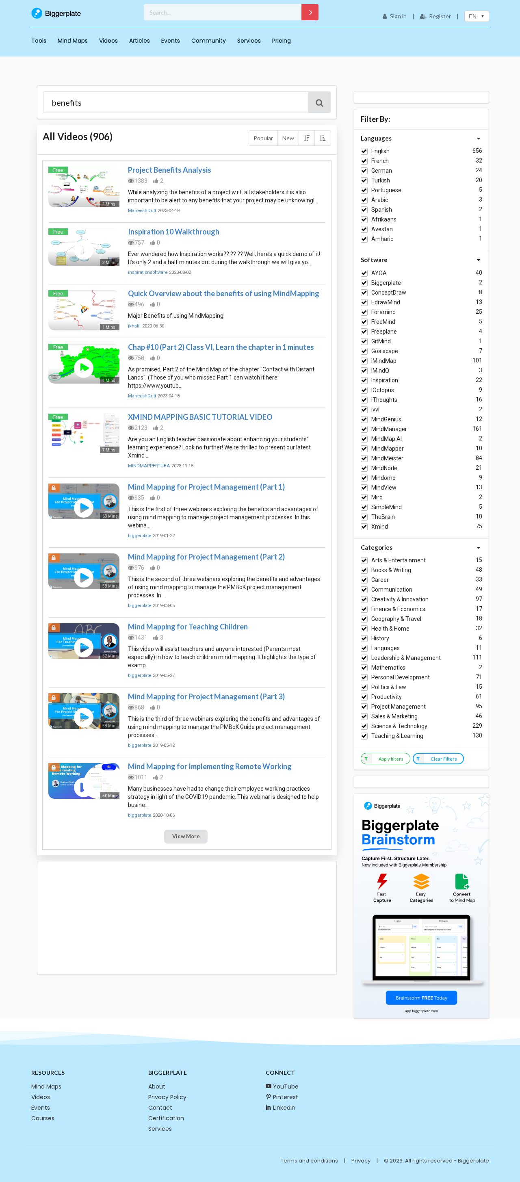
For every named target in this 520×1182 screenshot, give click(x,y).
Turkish (380, 180)
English (380, 151)
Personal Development (400, 677)
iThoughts (384, 400)
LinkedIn (284, 1108)
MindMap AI (386, 439)
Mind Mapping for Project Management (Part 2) (206, 556)
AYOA (379, 273)
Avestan (382, 229)
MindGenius (386, 419)
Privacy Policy (167, 1097)
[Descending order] (307, 138)
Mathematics (388, 667)
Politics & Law (388, 687)
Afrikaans (383, 219)
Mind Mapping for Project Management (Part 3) (206, 696)
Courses (42, 1118)
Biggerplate (386, 283)
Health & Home (390, 628)
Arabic (379, 200)
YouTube (285, 1086)
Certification (166, 1118)
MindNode (384, 468)
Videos (108, 41)
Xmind (379, 526)
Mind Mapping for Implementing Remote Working (210, 766)
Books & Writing (391, 570)
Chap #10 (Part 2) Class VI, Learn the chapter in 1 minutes (221, 347)
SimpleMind (386, 507)
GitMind (381, 341)
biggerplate (139, 535)
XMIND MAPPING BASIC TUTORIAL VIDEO (200, 416)
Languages (385, 648)
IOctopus (382, 390)
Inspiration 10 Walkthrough (173, 231)
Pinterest (285, 1097)
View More (186, 836)
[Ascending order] (322, 138)
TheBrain (383, 517)
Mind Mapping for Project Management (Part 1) (206, 486)
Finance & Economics (398, 609)
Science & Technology (399, 726)
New (288, 137)
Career (380, 580)
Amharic (382, 239)
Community (208, 41)
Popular (263, 137)
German (381, 170)
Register (440, 16)
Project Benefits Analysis (169, 169)
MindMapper (387, 448)
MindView (383, 487)
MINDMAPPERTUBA (149, 465)
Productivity (386, 697)
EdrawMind (385, 302)
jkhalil (134, 326)
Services (249, 41)
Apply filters (391, 758)
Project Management (398, 706)
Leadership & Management (406, 658)
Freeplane (384, 331)
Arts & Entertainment (398, 560)
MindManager (389, 429)
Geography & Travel (396, 619)
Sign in (398, 16)
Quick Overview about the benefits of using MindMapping (223, 293)
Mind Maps (73, 41)
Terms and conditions (309, 1161)
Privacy (360, 1161)
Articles (139, 41)
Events (170, 41)
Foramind (383, 312)
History (380, 638)
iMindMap (383, 361)
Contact (160, 1108)
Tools (38, 41)
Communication (391, 589)
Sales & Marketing (394, 716)
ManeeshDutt (142, 210)
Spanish (381, 209)
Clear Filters (444, 758)
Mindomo (383, 478)
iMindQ (380, 370)
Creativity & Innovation (400, 599)
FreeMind (383, 322)
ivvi (375, 409)
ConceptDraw (388, 292)
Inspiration (384, 380)
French (380, 161)
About (156, 1086)
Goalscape (384, 351)
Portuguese (386, 190)
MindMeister (387, 458)
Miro (377, 497)
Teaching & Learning (397, 736)
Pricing (281, 41)
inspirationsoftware (147, 272)
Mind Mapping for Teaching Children (188, 626)
